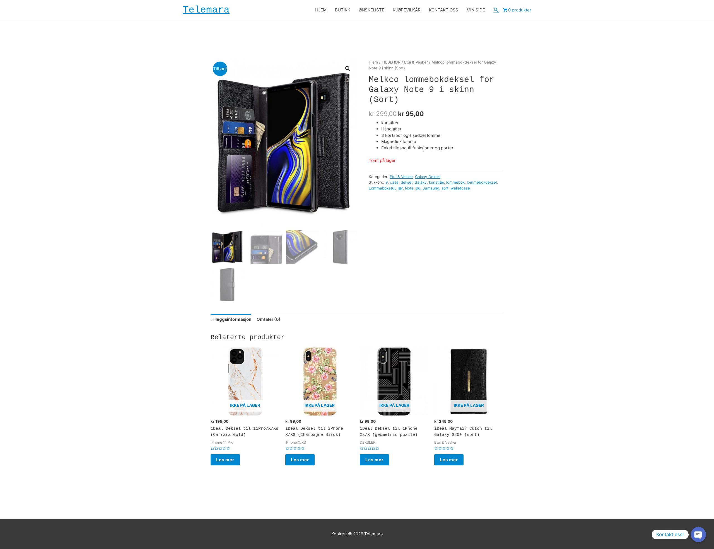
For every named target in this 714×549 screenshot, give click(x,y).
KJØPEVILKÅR (407, 10)
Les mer (225, 459)
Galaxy (420, 182)
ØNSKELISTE (371, 10)
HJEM (321, 10)
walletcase (460, 188)
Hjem (373, 62)
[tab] (231, 319)
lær (400, 188)
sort (445, 188)
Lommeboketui (382, 188)
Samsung (431, 188)
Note (409, 188)
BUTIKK (342, 10)
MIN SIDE (476, 10)
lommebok (455, 182)
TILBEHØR (391, 62)
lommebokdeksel (482, 182)
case (394, 182)
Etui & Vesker (416, 62)
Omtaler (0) (268, 319)
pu (418, 188)
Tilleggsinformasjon (231, 319)
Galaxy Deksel (427, 176)
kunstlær (436, 182)
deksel (406, 182)
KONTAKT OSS (443, 10)
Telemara (206, 10)
